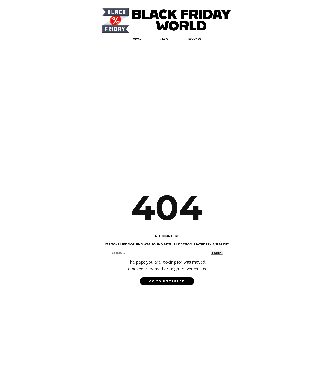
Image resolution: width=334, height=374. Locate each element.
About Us (194, 39)
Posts (164, 39)
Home (137, 39)
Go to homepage (166, 281)
